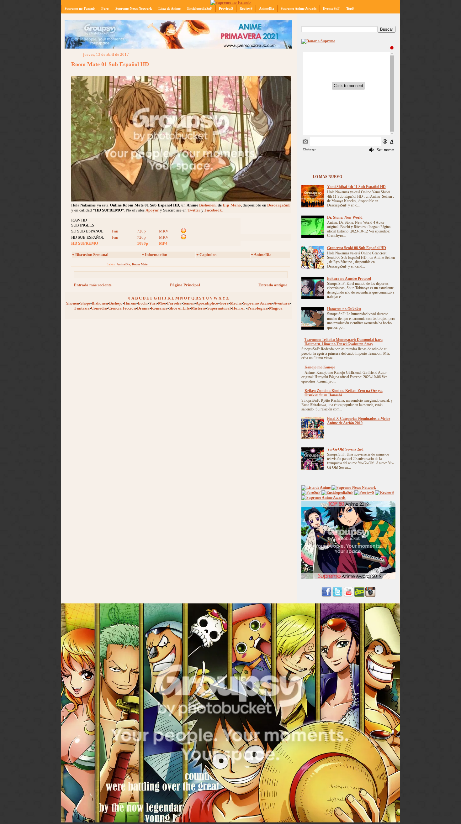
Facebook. (213, 210)
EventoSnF (331, 8)
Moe (162, 303)
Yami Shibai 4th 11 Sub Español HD (356, 187)
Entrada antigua (273, 285)
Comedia (99, 308)
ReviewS (246, 8)
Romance (159, 308)
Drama (143, 308)
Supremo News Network (133, 8)
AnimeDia (266, 8)
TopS (350, 8)
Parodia (174, 303)
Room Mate (139, 264)
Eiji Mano (232, 205)
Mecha (236, 303)
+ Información (154, 254)
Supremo (251, 303)
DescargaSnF (279, 205)
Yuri (153, 303)
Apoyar (152, 210)
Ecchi (143, 303)
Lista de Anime (169, 8)
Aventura (281, 303)
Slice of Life (179, 308)
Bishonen (207, 205)
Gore (224, 303)
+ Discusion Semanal (90, 254)
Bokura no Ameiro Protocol (349, 279)
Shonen (72, 303)
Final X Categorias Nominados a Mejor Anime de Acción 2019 (358, 421)
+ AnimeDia (261, 254)
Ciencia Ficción (122, 308)
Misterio (198, 308)
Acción (266, 303)
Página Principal (185, 285)
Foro (105, 8)
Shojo (85, 303)
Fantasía (82, 308)
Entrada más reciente (93, 285)
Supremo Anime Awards (298, 8)
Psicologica (257, 308)
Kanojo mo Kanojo (320, 367)
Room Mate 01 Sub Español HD (110, 64)
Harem (130, 303)
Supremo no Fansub (80, 8)
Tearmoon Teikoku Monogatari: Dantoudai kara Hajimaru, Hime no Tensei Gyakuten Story (344, 342)
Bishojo (116, 303)
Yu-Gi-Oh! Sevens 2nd (345, 449)
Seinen (188, 303)
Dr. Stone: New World (345, 218)
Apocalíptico (207, 303)
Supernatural (219, 308)
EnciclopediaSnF (199, 8)
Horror (239, 308)
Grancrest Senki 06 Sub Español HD (356, 248)
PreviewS (226, 8)
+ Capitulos (206, 254)
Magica (276, 308)
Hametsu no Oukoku (344, 309)
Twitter (194, 210)
